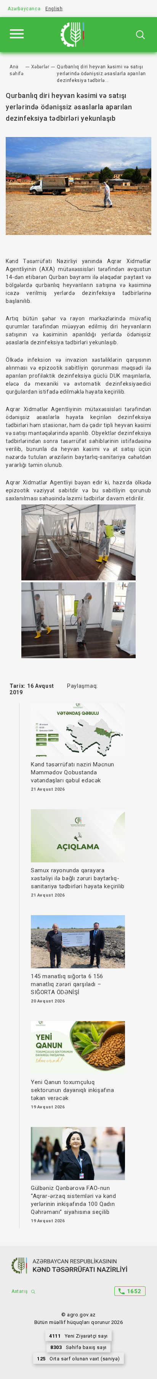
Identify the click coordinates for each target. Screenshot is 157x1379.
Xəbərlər (40, 66)
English (53, 8)
